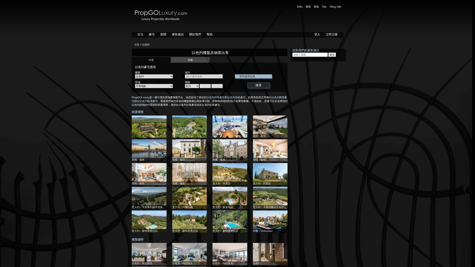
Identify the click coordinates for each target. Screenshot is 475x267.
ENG (300, 6)
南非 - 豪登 (259, 135)
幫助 (210, 34)
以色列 (257, 263)
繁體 (308, 6)
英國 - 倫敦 (138, 159)
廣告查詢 (178, 34)
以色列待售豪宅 (216, 97)
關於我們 (195, 34)
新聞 (163, 34)
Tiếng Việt (335, 6)
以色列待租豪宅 (236, 97)
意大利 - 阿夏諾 (221, 183)
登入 (317, 34)
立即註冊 (332, 34)
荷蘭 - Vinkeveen (263, 230)
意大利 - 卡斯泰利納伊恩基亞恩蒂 (151, 207)
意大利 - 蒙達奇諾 (222, 207)
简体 (316, 6)
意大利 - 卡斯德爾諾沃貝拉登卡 (271, 207)
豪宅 (152, 34)
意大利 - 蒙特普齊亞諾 (145, 230)
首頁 (140, 34)
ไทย (324, 6)
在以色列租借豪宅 (147, 101)
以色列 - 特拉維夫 (142, 263)
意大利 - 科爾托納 (182, 207)
